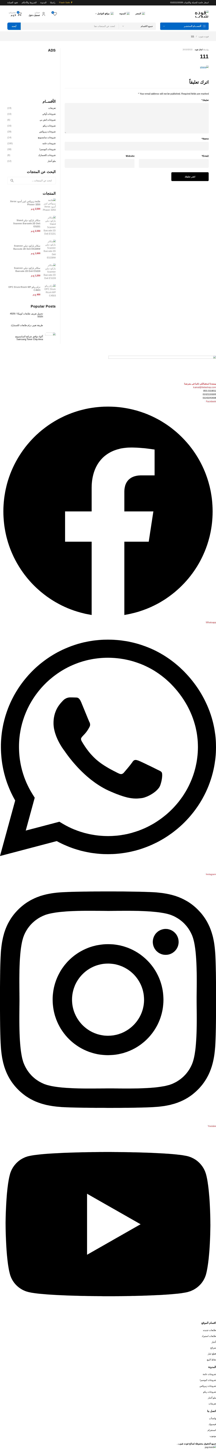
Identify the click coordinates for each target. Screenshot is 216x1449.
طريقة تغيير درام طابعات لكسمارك (27, 325)
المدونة (43, 2)
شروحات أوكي (49, 114)
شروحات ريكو (49, 125)
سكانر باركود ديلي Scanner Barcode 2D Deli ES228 (27, 269)
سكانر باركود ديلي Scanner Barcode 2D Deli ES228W (26, 247)
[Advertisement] (31, 73)
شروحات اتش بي (48, 120)
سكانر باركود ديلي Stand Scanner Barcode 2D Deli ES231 (26, 223)
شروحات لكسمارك (47, 155)
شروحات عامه (49, 143)
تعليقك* (205, 100)
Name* (205, 138)
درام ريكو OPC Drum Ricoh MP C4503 (24, 288)
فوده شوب (204, 36)
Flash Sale (64, 2)
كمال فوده (198, 50)
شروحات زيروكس (47, 131)
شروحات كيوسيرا (48, 149)
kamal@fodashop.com (204, 387)
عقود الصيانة (12, 2)
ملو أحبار (52, 161)
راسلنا (52, 2)
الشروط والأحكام (29, 2)
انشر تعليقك (190, 176)
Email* (205, 156)
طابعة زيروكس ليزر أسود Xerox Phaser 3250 (25, 203)
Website (130, 156)
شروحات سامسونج (47, 137)
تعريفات (52, 108)
